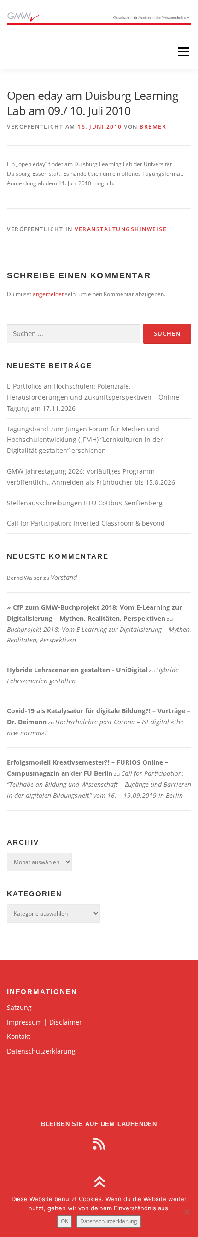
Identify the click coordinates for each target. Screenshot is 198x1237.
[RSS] (99, 1144)
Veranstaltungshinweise (121, 229)
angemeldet (48, 294)
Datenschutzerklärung (41, 1051)
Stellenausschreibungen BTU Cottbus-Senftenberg (85, 502)
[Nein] (186, 1212)
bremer (153, 127)
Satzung (19, 1007)
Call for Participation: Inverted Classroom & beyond (86, 523)
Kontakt (18, 1036)
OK (64, 1221)
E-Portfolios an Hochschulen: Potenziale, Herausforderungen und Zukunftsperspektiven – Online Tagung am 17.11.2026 (93, 397)
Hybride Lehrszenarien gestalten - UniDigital (77, 669)
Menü (182, 52)
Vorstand (64, 577)
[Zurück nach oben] (99, 1183)
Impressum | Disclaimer (44, 1022)
